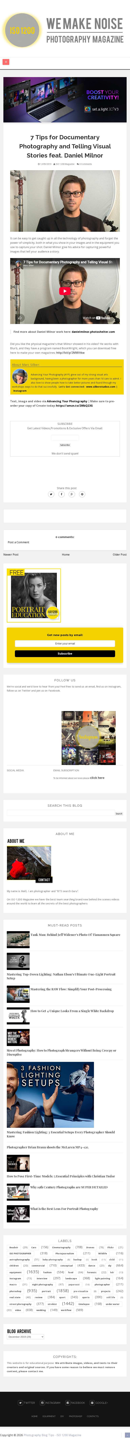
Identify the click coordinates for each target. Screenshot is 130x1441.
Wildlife (102, 1253)
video (18, 1310)
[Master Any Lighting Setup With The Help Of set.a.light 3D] (65, 99)
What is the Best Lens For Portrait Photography (64, 1209)
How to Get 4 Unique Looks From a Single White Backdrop (72, 1011)
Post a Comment (18, 542)
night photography (42, 1284)
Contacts (93, 1416)
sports (86, 1297)
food (70, 1272)
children (14, 1265)
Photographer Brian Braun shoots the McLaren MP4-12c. (48, 1147)
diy (109, 1265)
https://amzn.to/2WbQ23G (74, 405)
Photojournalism (65, 1253)
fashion (47, 1272)
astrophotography (19, 1259)
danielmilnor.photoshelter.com (93, 332)
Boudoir (13, 1247)
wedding (41, 1310)
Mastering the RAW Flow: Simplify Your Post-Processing (71, 989)
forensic (91, 1272)
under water (113, 1304)
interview (42, 1278)
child (112, 1259)
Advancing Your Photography (67, 401)
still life (110, 1297)
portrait (46, 1291)
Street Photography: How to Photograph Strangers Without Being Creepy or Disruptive (61, 1052)
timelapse (84, 1304)
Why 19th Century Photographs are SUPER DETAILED (69, 1187)
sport (62, 1297)
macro (13, 1284)
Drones (90, 1247)
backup (77, 1259)
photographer (102, 1284)
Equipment (49, 1416)
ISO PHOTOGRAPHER (20, 1253)
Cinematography (61, 1247)
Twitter (29, 1402)
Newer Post (11, 554)
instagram (15, 1278)
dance (91, 1265)
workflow (66, 1310)
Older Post (120, 554)
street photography (20, 1304)
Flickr (110, 1247)
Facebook (77, 1402)
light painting (102, 1278)
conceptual (66, 1265)
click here (97, 778)
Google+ (101, 1402)
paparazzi (74, 1284)
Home (66, 554)
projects (105, 1291)
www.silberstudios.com (100, 386)
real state (15, 1297)
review (38, 1297)
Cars (33, 1247)
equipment (15, 1272)
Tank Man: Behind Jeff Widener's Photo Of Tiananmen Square (75, 935)
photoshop (15, 1291)
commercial (38, 1265)
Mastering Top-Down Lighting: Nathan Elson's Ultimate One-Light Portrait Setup (61, 976)
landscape (71, 1278)
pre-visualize (81, 1291)
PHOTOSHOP (75, 1416)
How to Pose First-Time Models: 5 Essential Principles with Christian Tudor (61, 1176)
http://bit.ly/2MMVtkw (70, 353)
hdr (112, 1272)
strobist (52, 1304)
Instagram (19, 390)
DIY (62, 1416)
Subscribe (65, 653)
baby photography (53, 1259)
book (94, 1259)
